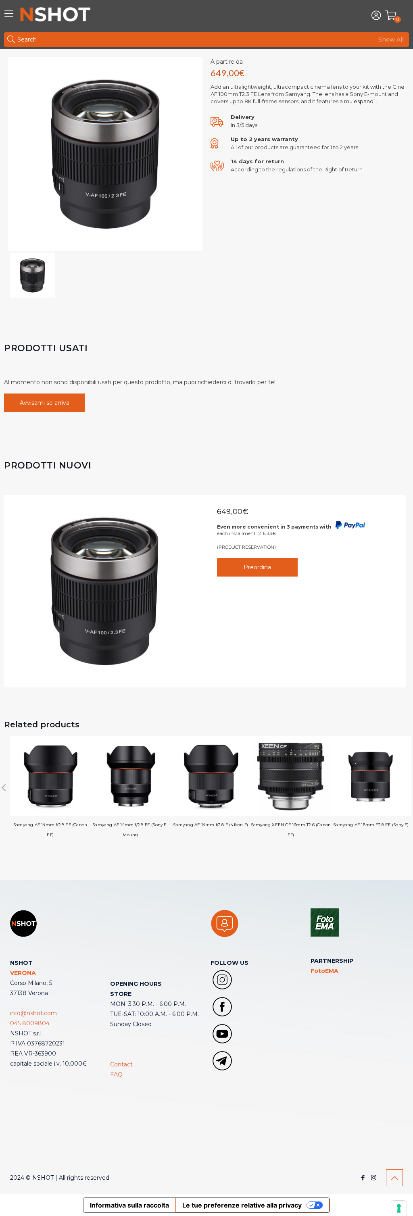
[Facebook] (363, 1177)
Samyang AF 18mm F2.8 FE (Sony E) (371, 824)
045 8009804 (30, 1023)
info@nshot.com (33, 1013)
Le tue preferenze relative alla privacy (242, 1205)
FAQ (116, 1074)
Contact (121, 1064)
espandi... (365, 101)
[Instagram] (373, 1177)
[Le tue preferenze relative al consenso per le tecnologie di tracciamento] (399, 1208)
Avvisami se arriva (44, 402)
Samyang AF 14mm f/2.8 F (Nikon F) (210, 824)
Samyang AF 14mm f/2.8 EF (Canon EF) (50, 829)
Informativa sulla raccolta (129, 1205)
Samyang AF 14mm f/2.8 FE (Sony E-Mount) (130, 829)
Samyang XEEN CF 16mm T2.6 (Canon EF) (291, 829)
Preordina (257, 567)
